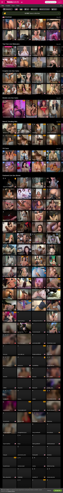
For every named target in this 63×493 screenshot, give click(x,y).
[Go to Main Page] (12, 2)
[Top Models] (22, 2)
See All (58, 17)
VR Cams (5, 148)
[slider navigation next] (60, 30)
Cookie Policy (11, 491)
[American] (16, 9)
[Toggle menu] (2, 2)
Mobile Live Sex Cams (10, 98)
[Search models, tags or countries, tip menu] (61, 5)
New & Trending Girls (9, 121)
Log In (59, 2)
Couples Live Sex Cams (10, 71)
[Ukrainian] (21, 9)
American (8, 17)
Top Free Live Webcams (11, 44)
